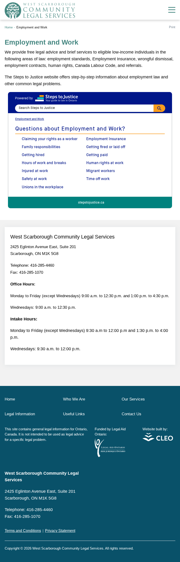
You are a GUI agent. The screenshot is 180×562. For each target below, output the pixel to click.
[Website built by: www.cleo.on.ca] (157, 440)
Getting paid (97, 155)
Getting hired (33, 155)
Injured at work (35, 171)
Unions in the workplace (42, 187)
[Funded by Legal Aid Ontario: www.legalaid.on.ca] (110, 456)
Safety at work (34, 179)
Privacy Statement (60, 531)
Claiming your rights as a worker (50, 139)
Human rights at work (105, 163)
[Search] (159, 108)
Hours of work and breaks (44, 163)
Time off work (98, 179)
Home (9, 27)
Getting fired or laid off (105, 147)
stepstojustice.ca (91, 202)
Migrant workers (100, 171)
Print (172, 27)
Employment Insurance (106, 139)
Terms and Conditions (23, 531)
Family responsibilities (41, 147)
